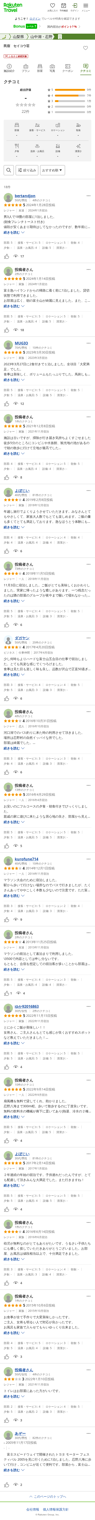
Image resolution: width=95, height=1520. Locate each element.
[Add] (85, 48)
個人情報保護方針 (56, 1509)
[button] (27, 197)
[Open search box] (9, 170)
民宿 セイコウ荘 (17, 46)
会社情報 (32, 1509)
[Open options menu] (88, 196)
